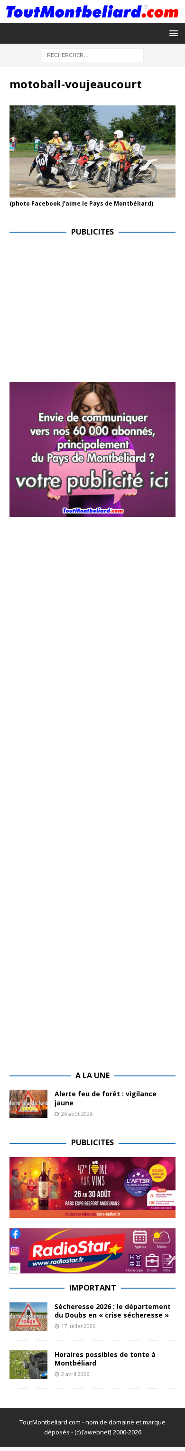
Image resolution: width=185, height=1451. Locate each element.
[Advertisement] (89, 312)
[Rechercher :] (93, 54)
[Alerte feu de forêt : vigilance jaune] (28, 1104)
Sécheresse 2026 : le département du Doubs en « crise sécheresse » (113, 1310)
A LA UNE (92, 1075)
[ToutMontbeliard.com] (92, 17)
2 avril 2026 (75, 1373)
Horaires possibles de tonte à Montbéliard (105, 1358)
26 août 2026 (76, 1113)
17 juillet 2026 (78, 1325)
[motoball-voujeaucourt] (92, 192)
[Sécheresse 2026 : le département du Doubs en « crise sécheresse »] (28, 1316)
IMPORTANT (92, 1287)
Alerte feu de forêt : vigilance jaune (106, 1098)
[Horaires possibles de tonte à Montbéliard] (28, 1364)
